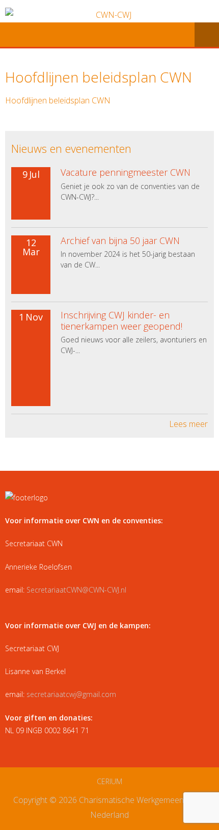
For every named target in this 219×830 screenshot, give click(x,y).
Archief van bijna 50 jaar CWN (120, 240)
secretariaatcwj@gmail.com (71, 694)
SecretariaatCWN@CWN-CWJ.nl (76, 590)
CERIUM (109, 781)
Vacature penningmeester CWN (125, 172)
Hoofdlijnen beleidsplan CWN (58, 100)
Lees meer (188, 424)
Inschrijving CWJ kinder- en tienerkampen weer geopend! (121, 320)
